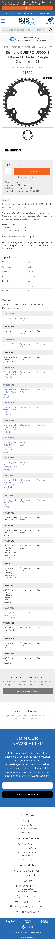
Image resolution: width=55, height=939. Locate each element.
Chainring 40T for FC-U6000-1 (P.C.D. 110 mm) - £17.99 (10, 411)
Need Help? (27, 832)
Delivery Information (27, 844)
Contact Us (27, 824)
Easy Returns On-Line (27, 848)
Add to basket (43, 318)
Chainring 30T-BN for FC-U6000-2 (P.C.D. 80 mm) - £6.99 (10, 466)
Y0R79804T (8, 420)
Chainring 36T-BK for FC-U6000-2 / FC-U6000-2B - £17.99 (10, 485)
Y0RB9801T (8, 457)
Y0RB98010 (8, 495)
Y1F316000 (8, 339)
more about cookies (35, 4)
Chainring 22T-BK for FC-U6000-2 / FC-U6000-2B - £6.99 (10, 447)
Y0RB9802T (8, 438)
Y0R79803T (8, 402)
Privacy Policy (27, 855)
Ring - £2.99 (8, 344)
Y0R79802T (8, 385)
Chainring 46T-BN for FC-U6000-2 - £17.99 (10, 503)
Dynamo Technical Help (27, 875)
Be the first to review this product (27, 67)
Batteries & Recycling (27, 828)
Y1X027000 (8, 313)
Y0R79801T (8, 367)
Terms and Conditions (27, 851)
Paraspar (32, 937)
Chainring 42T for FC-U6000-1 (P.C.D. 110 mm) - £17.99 (10, 428)
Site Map (27, 859)
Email (39, 331)
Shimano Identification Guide (27, 871)
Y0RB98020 (8, 475)
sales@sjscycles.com (29, 901)
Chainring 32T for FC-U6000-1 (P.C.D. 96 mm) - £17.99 (10, 393)
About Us (27, 821)
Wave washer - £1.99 (10, 319)
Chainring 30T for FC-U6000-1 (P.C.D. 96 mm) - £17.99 (10, 376)
